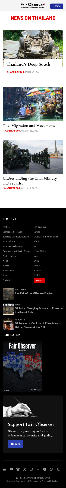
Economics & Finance (12, 232)
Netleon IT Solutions (50, 481)
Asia (35, 246)
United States (40, 251)
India (36, 256)
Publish (37, 275)
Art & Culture (9, 241)
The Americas (40, 227)
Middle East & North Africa (46, 236)
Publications (8, 270)
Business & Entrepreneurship (16, 236)
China (36, 261)
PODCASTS (20, 320)
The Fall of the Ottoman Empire (34, 293)
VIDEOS (18, 304)
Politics (6, 227)
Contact (6, 280)
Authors (37, 270)
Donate (15, 444)
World (5, 261)
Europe (37, 232)
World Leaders (9, 256)
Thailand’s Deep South (28, 64)
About (5, 275)
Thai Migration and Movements (29, 125)
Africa (36, 241)
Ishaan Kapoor (15, 71)
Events (37, 265)
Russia (6, 265)
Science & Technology (13, 246)
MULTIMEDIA (20, 289)
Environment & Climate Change (16, 251)
